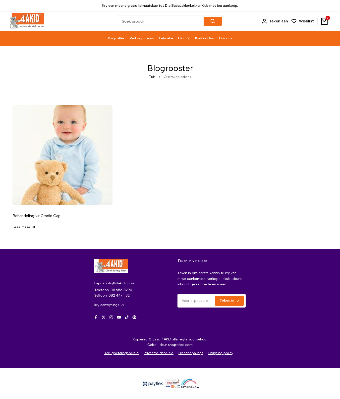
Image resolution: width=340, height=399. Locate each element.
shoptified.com (180, 345)
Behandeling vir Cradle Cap (36, 215)
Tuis (152, 77)
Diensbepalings (190, 353)
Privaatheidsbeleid (158, 353)
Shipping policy (220, 353)
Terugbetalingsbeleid (121, 353)
